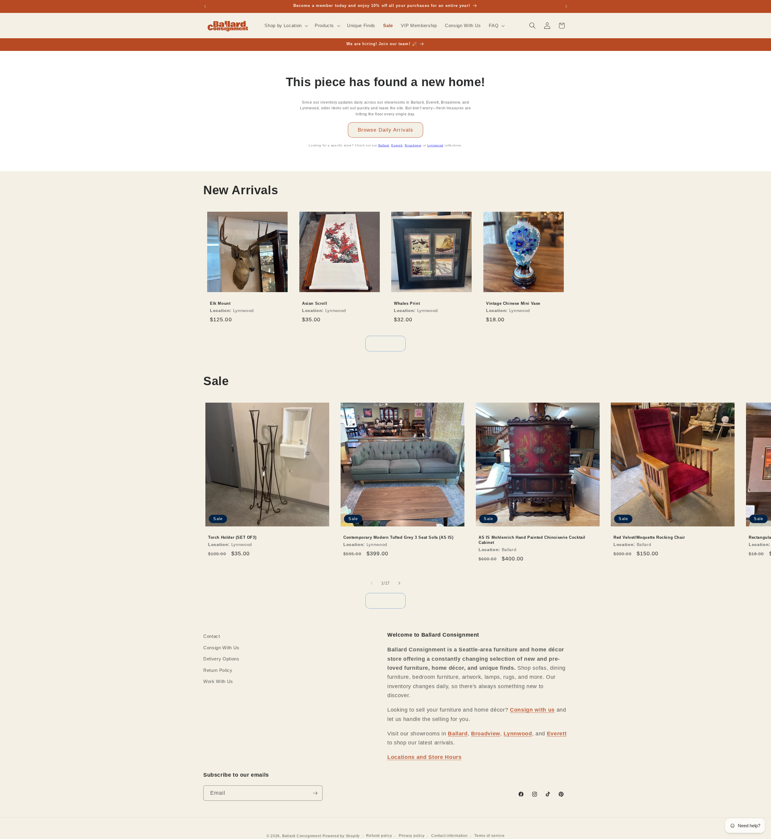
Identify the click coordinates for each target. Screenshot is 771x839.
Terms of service (489, 836)
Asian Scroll (314, 303)
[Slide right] (399, 583)
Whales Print (407, 303)
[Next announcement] (566, 6)
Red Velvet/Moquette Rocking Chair (649, 537)
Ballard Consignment (301, 836)
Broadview (413, 145)
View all (386, 343)
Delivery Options (221, 658)
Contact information (449, 836)
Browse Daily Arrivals (385, 130)
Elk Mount (220, 303)
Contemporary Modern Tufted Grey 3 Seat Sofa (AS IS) (398, 537)
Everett (397, 145)
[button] (286, 26)
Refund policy (379, 836)
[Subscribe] (315, 793)
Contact (211, 636)
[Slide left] (371, 583)
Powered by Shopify (341, 836)
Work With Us (218, 681)
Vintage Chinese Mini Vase (513, 303)
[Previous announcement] (205, 6)
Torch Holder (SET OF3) (232, 537)
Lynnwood (435, 145)
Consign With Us (221, 647)
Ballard (383, 145)
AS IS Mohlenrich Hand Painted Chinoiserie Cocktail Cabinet (532, 540)
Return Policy (218, 670)
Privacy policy (412, 836)
